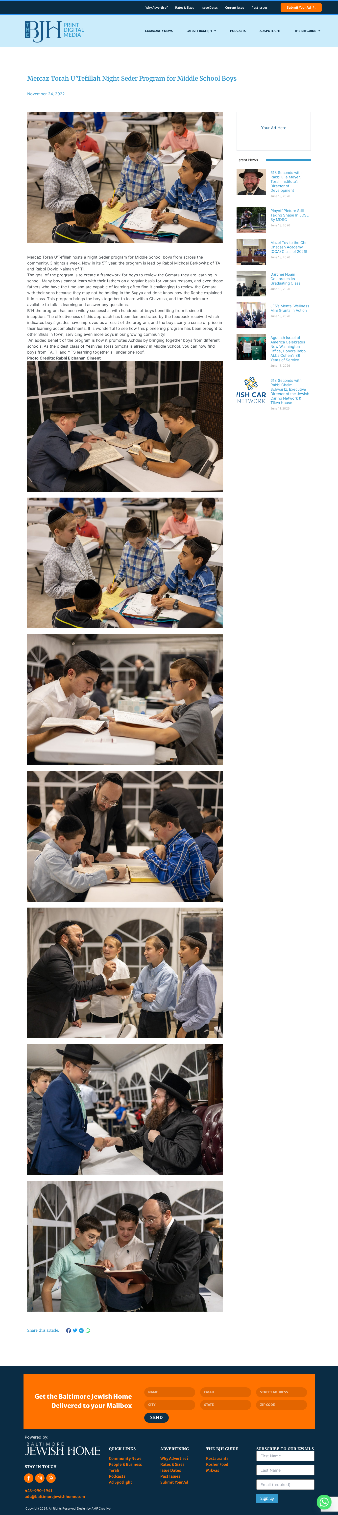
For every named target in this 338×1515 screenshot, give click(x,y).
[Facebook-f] (28, 1478)
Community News (159, 31)
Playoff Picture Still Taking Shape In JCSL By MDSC (289, 215)
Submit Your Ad (299, 7)
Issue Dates (209, 7)
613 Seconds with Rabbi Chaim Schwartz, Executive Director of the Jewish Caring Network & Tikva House (289, 391)
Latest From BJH (199, 31)
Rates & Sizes (184, 7)
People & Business (125, 1464)
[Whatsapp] (51, 1478)
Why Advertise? (156, 7)
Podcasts (238, 31)
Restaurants (217, 1458)
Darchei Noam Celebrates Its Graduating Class (285, 279)
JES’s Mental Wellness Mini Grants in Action (289, 308)
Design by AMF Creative (94, 1508)
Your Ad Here (273, 127)
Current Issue (234, 7)
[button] (69, 1330)
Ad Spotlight (270, 31)
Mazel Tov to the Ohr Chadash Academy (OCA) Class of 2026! (288, 247)
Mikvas (212, 1470)
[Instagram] (40, 1478)
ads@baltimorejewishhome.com (55, 1496)
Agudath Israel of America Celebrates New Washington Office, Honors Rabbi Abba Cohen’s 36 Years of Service (288, 348)
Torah (114, 1470)
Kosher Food (217, 1464)
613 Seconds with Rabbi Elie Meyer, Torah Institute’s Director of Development (286, 181)
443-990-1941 (39, 1490)
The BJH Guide (305, 31)
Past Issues (259, 7)
